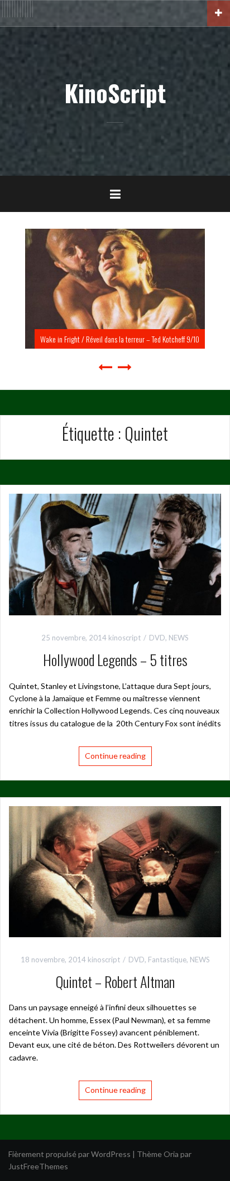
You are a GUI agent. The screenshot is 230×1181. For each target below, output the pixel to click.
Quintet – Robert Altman (115, 981)
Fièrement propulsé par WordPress (69, 1154)
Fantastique (167, 959)
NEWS (179, 637)
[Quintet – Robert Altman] (115, 870)
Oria (171, 1154)
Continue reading (115, 755)
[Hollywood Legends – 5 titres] (115, 553)
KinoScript (115, 92)
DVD (157, 637)
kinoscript (124, 637)
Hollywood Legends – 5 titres (115, 660)
